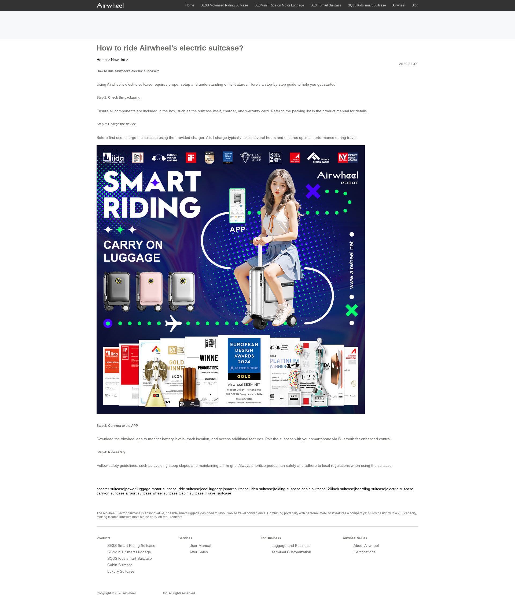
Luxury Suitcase (120, 571)
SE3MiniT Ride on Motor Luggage (279, 5)
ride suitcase (189, 489)
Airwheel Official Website (397, 590)
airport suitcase (139, 493)
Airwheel (398, 5)
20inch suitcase (341, 489)
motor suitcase (164, 489)
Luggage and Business (290, 545)
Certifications (365, 552)
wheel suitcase (165, 493)
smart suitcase (236, 489)
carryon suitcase (110, 493)
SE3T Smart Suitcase (326, 5)
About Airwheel (366, 545)
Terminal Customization (291, 552)
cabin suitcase (313, 489)
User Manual (200, 545)
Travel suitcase (218, 493)
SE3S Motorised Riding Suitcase (224, 5)
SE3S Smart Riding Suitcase (131, 545)
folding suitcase (287, 489)
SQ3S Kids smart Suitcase (367, 5)
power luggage (137, 489)
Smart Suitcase (149, 593)
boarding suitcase (370, 489)
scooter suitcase (110, 489)
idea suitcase (262, 489)
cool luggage (212, 489)
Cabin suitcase (191, 493)
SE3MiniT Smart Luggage (129, 552)
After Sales (198, 552)
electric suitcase (399, 489)
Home (189, 5)
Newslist (118, 59)
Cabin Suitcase (120, 565)
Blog (415, 5)
